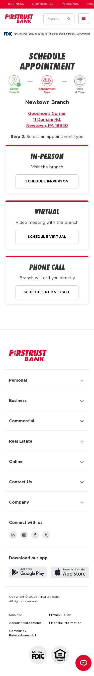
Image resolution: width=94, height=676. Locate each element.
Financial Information (65, 623)
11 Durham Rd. (47, 120)
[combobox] (53, 19)
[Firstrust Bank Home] (28, 355)
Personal (70, 4)
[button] (83, 18)
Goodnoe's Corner (47, 114)
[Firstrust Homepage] (19, 19)
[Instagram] (24, 535)
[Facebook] (35, 535)
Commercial (43, 4)
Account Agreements (25, 623)
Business (16, 4)
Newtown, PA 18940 (47, 126)
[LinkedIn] (13, 535)
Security (15, 615)
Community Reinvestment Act (22, 633)
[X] (46, 535)
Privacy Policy (60, 615)
